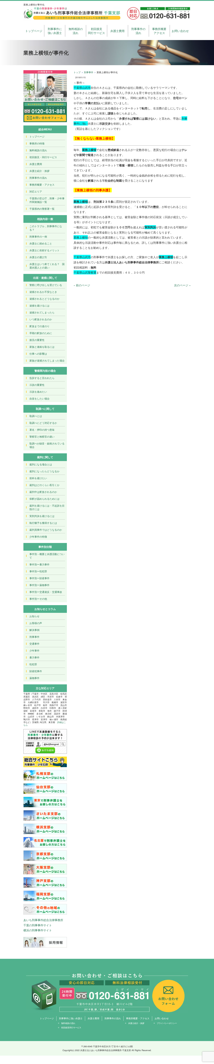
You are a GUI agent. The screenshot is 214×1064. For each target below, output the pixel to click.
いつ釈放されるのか (40, 319)
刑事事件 (88, 72)
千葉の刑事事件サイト (37, 925)
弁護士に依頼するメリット (44, 250)
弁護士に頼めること (40, 243)
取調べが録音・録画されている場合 (47, 445)
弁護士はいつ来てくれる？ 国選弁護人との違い (47, 265)
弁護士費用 (117, 31)
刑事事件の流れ (138, 31)
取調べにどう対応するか (43, 423)
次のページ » (182, 285)
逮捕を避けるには (39, 305)
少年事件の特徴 (38, 536)
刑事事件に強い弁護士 (55, 31)
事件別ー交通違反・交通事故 (45, 592)
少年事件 (34, 650)
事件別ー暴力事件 (39, 564)
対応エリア (35, 191)
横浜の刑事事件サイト (37, 930)
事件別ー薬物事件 (39, 585)
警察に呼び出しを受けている (45, 285)
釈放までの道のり (39, 326)
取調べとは (35, 416)
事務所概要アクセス (159, 31)
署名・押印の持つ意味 (42, 429)
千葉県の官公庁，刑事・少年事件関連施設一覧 (47, 200)
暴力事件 (34, 657)
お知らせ (34, 616)
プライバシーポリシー (167, 1023)
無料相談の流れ (76, 31)
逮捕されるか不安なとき (43, 292)
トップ (77, 72)
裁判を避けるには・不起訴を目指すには (47, 507)
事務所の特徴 (36, 143)
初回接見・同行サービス (43, 157)
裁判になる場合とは (40, 464)
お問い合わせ (180, 31)
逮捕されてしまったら (42, 312)
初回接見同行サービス (96, 31)
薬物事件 (34, 678)
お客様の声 (35, 623)
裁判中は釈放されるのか (43, 492)
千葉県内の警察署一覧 (42, 208)
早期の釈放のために (40, 333)
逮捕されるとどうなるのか (44, 298)
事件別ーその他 (38, 598)
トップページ (33, 31)
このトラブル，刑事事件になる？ (45, 227)
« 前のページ (82, 285)
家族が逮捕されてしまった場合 (47, 360)
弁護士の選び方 (38, 257)
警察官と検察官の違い (42, 436)
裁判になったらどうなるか (44, 471)
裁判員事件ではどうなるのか (45, 529)
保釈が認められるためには (44, 498)
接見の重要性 (36, 340)
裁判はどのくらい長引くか (44, 485)
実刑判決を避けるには (42, 516)
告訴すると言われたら (42, 378)
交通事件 (34, 643)
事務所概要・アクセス (42, 184)
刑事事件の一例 (38, 236)
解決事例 (34, 630)
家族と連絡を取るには (42, 346)
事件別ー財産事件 (39, 578)
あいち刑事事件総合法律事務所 (43, 920)
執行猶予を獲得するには (43, 523)
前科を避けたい (38, 478)
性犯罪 (33, 664)
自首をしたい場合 (39, 398)
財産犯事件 (35, 671)
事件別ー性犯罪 (38, 571)
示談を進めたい (38, 391)
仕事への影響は (38, 353)
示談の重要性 (36, 384)
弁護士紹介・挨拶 (39, 171)
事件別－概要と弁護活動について (47, 555)
